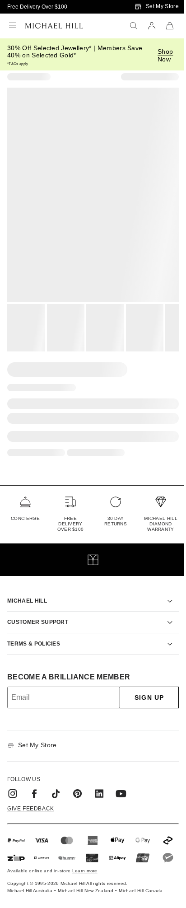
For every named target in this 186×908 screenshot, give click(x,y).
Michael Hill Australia (29, 896)
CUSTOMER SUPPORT (37, 611)
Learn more (85, 876)
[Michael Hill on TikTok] (56, 783)
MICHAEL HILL (27, 590)
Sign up (142, 687)
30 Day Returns (115, 521)
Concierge (25, 518)
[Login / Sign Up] (151, 26)
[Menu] (12, 26)
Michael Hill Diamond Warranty (160, 524)
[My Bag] (169, 26)
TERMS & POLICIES (33, 633)
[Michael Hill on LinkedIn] (99, 783)
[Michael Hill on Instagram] (12, 783)
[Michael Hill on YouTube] (121, 783)
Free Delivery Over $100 (37, 7)
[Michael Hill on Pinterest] (77, 783)
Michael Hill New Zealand (85, 896)
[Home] (54, 26)
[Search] (133, 26)
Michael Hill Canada (141, 896)
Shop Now (165, 55)
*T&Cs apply (17, 64)
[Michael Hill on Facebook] (34, 783)
